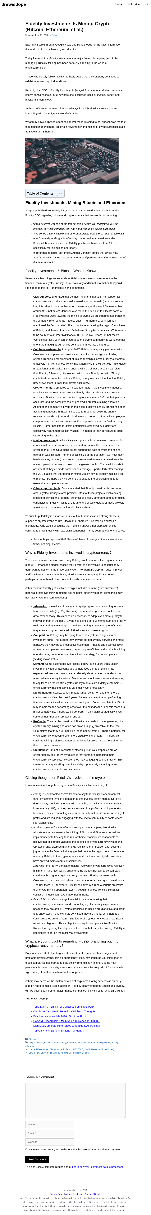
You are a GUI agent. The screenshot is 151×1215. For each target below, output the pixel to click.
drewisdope (13, 4)
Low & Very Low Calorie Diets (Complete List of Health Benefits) (59, 1052)
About (118, 4)
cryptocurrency (59, 1042)
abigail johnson (36, 1042)
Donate (97, 1194)
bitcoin (47, 1042)
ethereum (71, 1042)
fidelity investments (87, 1042)
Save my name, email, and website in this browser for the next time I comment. (75, 1149)
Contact (88, 1194)
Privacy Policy (57, 1194)
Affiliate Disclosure (74, 1194)
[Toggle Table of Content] (58, 193)
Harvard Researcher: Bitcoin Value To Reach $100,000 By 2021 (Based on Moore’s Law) (71, 1049)
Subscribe (134, 4)
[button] (147, 4)
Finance (33, 1039)
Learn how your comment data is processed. (98, 1166)
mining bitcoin (103, 1042)
